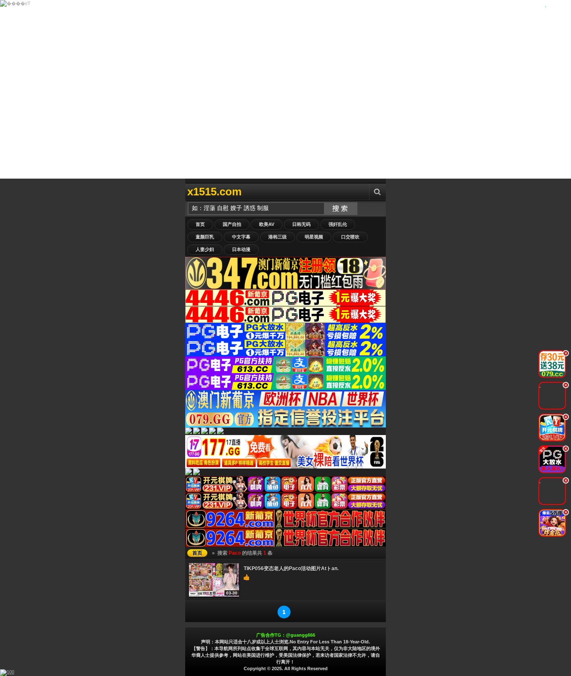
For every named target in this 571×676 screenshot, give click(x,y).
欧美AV (266, 224)
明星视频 (314, 236)
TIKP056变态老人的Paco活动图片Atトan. (291, 568)
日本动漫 (241, 249)
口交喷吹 (350, 236)
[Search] (377, 192)
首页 (200, 224)
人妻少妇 (205, 249)
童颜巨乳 (205, 236)
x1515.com (214, 191)
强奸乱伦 (338, 224)
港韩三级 (277, 236)
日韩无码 (301, 224)
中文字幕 (241, 236)
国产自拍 (232, 224)
